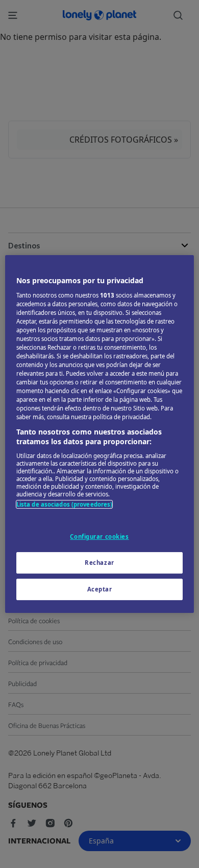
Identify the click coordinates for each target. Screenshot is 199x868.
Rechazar (99, 562)
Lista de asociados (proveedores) (64, 504)
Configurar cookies (99, 536)
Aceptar (99, 589)
